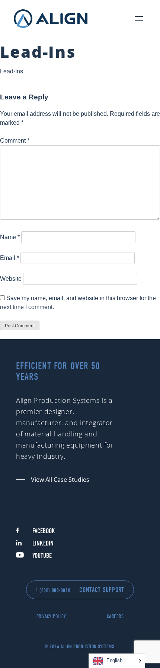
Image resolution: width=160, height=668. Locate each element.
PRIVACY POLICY (51, 616)
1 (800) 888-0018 (53, 590)
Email (9, 258)
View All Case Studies (60, 479)
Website (11, 279)
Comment (14, 140)
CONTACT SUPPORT (101, 590)
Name (10, 237)
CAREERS (115, 616)
